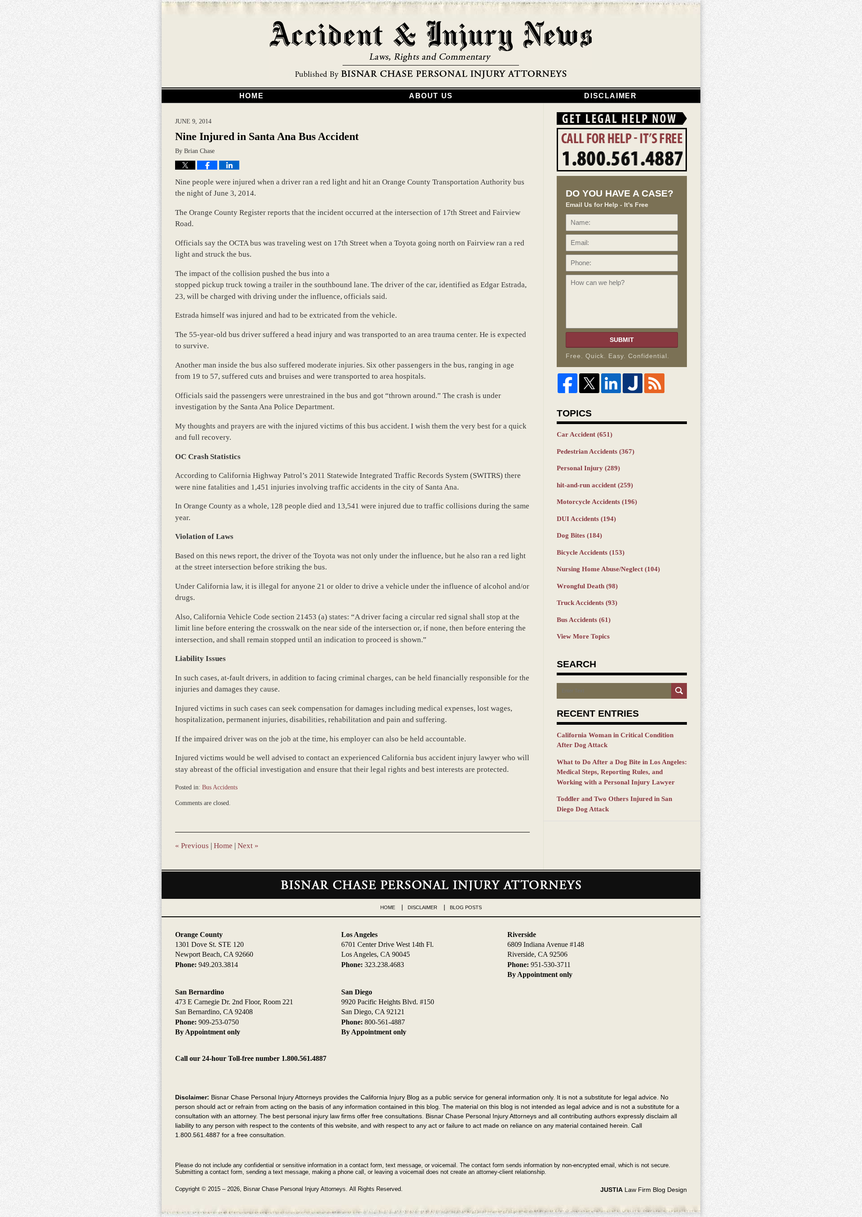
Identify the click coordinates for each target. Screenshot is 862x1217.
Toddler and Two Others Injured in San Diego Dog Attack (614, 804)
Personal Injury (588, 468)
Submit (622, 339)
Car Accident (584, 434)
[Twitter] (589, 383)
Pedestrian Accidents (595, 451)
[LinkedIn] (611, 383)
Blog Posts (466, 907)
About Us (431, 96)
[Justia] (632, 383)
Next (248, 845)
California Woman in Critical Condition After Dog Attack (615, 740)
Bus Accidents (219, 787)
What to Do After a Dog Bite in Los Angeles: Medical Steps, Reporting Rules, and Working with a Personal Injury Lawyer (622, 772)
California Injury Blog (431, 50)
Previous (192, 845)
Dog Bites (579, 535)
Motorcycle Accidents (597, 501)
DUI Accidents (586, 518)
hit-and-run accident (595, 485)
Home (251, 96)
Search (679, 691)
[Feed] (654, 383)
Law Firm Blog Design (643, 1189)
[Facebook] (567, 383)
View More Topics (583, 636)
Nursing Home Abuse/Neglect (608, 569)
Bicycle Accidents (591, 552)
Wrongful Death (587, 586)
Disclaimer (610, 96)
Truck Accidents (587, 602)
